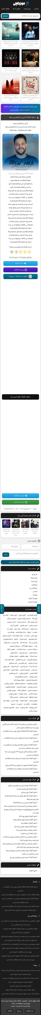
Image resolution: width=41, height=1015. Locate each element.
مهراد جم (6, 700)
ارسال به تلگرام (19, 496)
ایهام (29, 632)
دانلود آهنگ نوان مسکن (29, 792)
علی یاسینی (24, 666)
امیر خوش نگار (32, 622)
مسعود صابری (32, 690)
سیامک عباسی (32, 649)
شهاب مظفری (24, 656)
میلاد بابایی (15, 700)
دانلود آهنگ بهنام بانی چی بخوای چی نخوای (22, 785)
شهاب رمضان (14, 656)
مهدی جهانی (13, 694)
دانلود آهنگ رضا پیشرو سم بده (27, 789)
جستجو (5, 16)
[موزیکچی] (21, 4)
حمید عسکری (7, 636)
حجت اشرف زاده (18, 636)
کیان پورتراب (33, 677)
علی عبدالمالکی (20, 660)
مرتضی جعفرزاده (32, 683)
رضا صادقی (23, 642)
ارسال (6, 554)
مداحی (36, 9)
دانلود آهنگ (32, 127)
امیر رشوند (33, 629)
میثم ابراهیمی (10, 687)
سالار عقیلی (14, 653)
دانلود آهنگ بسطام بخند (29, 823)
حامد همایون (33, 639)
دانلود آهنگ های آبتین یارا (21, 397)
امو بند (35, 632)
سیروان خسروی (15, 646)
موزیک (35, 509)
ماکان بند (27, 704)
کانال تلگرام (19, 263)
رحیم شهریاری (8, 639)
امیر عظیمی (24, 625)
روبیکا (19, 1011)
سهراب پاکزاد (11, 649)
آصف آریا (6, 615)
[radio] (29, 252)
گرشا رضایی (33, 673)
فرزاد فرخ (7, 670)
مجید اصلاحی (33, 694)
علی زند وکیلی (32, 663)
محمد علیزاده (23, 694)
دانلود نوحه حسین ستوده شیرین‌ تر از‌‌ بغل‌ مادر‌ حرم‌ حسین (20, 994)
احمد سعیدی (11, 622)
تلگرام (10, 1011)
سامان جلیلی (33, 653)
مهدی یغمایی (11, 690)
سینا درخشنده (21, 649)
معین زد (19, 704)
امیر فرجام (25, 629)
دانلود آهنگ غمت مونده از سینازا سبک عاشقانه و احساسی (20, 906)
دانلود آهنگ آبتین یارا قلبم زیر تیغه (22, 117)
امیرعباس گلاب (12, 618)
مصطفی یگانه (21, 690)
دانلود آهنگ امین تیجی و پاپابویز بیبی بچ (23, 857)
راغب (35, 646)
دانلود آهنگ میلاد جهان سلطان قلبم (25, 820)
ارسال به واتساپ (19, 502)
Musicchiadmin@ (25, 110)
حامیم (16, 639)
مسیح (13, 704)
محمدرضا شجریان (31, 680)
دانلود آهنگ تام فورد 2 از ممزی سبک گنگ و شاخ (21, 765)
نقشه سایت (5, 9)
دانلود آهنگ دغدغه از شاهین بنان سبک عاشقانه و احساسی (20, 895)
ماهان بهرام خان (19, 680)
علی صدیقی (15, 666)
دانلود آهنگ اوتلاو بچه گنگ (28, 816)
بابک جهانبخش (21, 632)
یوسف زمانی (33, 711)
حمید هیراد (23, 639)
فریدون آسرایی (25, 670)
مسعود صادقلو (20, 683)
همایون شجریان (9, 707)
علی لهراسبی (22, 663)
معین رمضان (23, 697)
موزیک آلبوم (33, 598)
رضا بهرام (7, 642)
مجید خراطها (33, 697)
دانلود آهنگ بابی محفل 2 (29, 833)
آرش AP (34, 618)
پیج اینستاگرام (19, 270)
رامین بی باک (33, 642)
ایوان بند (10, 629)
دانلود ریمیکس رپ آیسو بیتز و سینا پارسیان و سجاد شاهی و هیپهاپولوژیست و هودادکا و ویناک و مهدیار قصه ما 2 (21, 809)
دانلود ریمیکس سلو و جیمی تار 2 (26, 830)
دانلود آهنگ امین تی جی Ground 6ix (25, 803)
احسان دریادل (21, 622)
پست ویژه (34, 578)
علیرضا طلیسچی (32, 660)
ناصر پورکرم (33, 707)
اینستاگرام (29, 1011)
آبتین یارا (21, 127)
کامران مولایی (23, 673)
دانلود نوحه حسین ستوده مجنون (20, 986)
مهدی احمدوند (21, 687)
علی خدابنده (33, 666)
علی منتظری (13, 663)
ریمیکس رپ (33, 588)
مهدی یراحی (33, 700)
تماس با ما (16, 9)
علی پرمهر (6, 666)
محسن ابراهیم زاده (21, 677)
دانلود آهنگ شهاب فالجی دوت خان (25, 826)
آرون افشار (13, 615)
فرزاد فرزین (14, 670)
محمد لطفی (24, 700)
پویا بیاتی (34, 636)
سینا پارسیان (23, 653)
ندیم (17, 707)
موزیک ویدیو (32, 602)
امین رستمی (33, 625)
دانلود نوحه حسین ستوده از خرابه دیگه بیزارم (20, 990)
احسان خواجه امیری (24, 618)
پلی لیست (27, 9)
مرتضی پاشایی (9, 683)
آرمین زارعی (22, 615)
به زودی (34, 574)
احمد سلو (17, 629)
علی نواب (34, 670)
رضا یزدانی (15, 642)
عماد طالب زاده (9, 660)
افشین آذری (14, 625)
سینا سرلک (33, 656)
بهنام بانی (11, 632)
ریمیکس (34, 585)
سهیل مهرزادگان (27, 646)
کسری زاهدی (13, 673)
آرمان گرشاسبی (32, 615)
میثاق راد (34, 704)
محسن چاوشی (32, 687)
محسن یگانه (14, 697)
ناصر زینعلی (24, 707)
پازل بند (26, 636)
